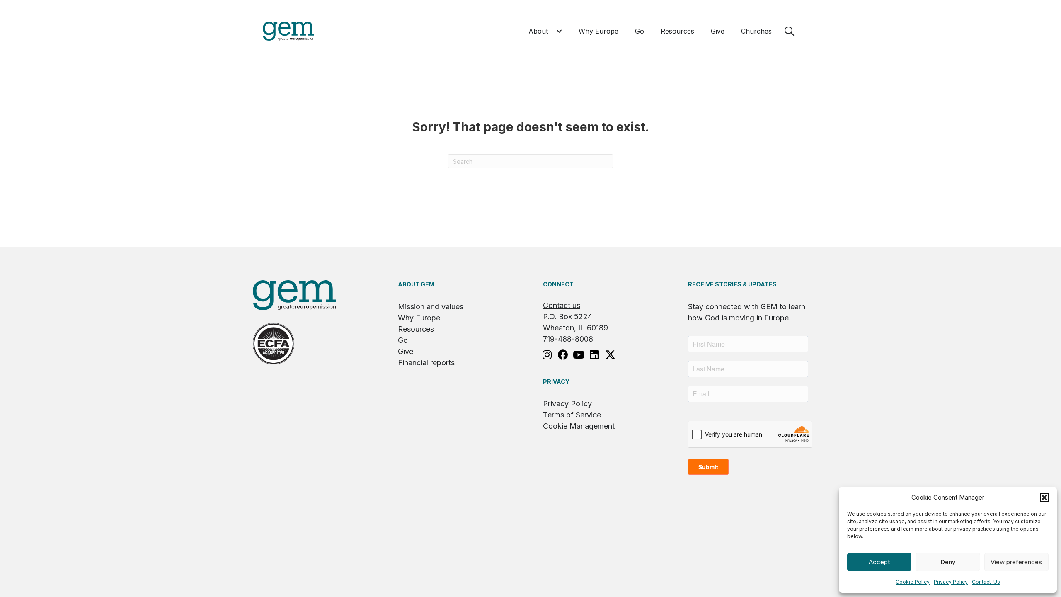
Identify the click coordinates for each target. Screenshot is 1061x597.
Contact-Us (986, 582)
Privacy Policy (951, 582)
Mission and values (430, 306)
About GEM (416, 284)
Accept (879, 562)
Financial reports (426, 362)
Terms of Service (572, 414)
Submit (708, 467)
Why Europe (419, 317)
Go (403, 340)
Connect (558, 284)
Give (405, 351)
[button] (1044, 497)
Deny (947, 562)
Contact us (561, 305)
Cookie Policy (913, 582)
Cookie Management (579, 426)
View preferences (1016, 562)
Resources (416, 329)
